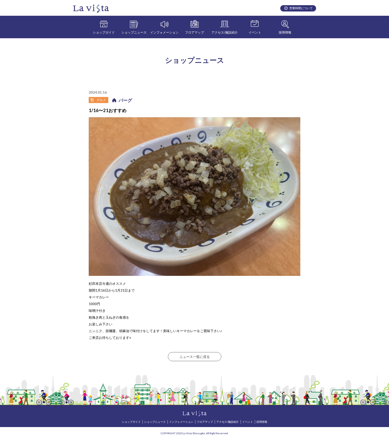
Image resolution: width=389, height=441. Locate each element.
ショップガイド (104, 32)
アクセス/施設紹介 (224, 32)
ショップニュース (134, 32)
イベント (255, 32)
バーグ (125, 100)
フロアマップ (194, 32)
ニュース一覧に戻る (194, 357)
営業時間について (301, 8)
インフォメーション (164, 32)
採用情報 (285, 32)
